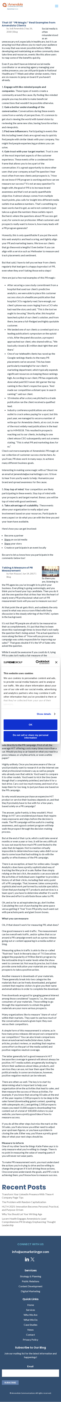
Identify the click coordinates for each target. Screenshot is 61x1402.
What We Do (31, 1319)
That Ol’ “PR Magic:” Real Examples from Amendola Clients (28, 24)
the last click (19, 873)
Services (30, 1309)
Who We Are (30, 1314)
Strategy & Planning (30, 1276)
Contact (30, 1334)
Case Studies (30, 1324)
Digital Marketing (30, 1291)
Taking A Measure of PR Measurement (17, 569)
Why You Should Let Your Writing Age (22, 1214)
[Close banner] (56, 662)
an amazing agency (28, 67)
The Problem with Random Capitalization (24, 1201)
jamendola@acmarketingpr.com (31, 474)
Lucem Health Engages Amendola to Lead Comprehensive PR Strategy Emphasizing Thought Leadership (29, 1222)
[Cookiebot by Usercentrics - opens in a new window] (37, 662)
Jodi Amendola (16, 28)
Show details (44, 714)
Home (30, 1304)
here (49, 454)
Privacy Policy (30, 1339)
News (30, 1329)
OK (30, 724)
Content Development (30, 1286)
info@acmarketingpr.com (30, 1252)
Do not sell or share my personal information (30, 736)
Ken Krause (15, 573)
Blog (15, 31)
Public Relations (30, 1281)
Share (7, 539)
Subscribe (10, 1382)
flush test (8, 953)
